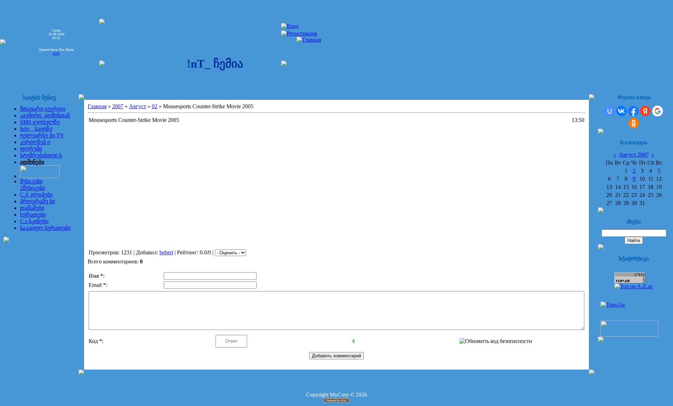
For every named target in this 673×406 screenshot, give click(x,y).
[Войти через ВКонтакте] (621, 111)
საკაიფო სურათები (45, 228)
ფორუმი (31, 149)
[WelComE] (629, 335)
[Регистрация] (299, 33)
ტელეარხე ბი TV (42, 135)
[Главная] (309, 40)
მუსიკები (31, 181)
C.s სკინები (34, 221)
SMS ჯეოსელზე (40, 122)
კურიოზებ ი (35, 142)
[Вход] (290, 26)
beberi (166, 252)
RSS (56, 53)
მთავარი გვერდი (42, 109)
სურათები (33, 215)
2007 (117, 106)
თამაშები (32, 208)
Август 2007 (634, 155)
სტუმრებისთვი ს (41, 155)
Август (137, 106)
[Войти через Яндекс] (645, 111)
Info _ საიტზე (36, 129)
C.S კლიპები (36, 195)
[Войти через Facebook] (633, 111)
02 (154, 106)
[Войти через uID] (609, 111)
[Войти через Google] (657, 111)
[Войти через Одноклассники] (633, 123)
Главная (97, 106)
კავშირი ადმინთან (45, 115)
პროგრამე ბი (37, 201)
